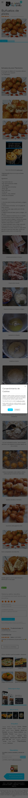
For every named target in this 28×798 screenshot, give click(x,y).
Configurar (17, 409)
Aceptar (10, 409)
